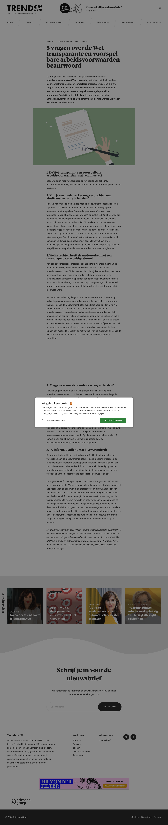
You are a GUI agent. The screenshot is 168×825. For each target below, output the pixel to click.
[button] (53, 420)
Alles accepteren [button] (113, 420)
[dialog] (84, 412)
